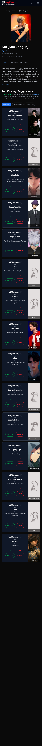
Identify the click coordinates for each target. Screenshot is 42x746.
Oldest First (30, 104)
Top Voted (6, 104)
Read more (5, 85)
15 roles (36, 94)
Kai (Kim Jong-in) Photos (19, 62)
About (5, 62)
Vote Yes (10, 129)
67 (20, 550)
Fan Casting (6, 11)
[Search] (31, 3)
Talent (13, 11)
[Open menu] (37, 3)
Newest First (18, 104)
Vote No (20, 129)
